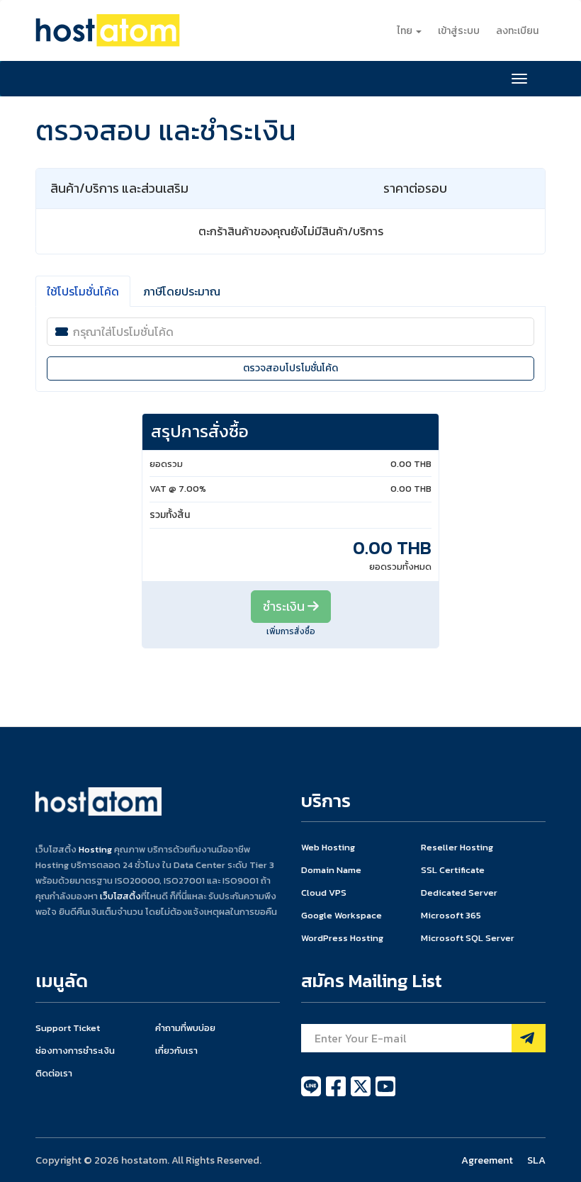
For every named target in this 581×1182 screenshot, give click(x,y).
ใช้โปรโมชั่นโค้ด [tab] (83, 291)
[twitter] (362, 1094)
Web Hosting (328, 847)
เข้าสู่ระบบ (459, 30)
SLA (536, 1160)
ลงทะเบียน (517, 30)
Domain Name (331, 870)
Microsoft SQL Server (467, 938)
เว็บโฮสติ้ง (120, 896)
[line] (312, 1094)
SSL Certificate (453, 870)
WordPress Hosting (342, 938)
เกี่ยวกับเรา (176, 1050)
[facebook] (337, 1094)
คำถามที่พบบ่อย (185, 1028)
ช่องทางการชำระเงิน (75, 1050)
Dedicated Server (459, 892)
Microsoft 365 (451, 915)
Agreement (487, 1160)
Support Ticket (67, 1028)
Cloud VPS (323, 892)
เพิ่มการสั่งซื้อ (290, 631)
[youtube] (385, 1094)
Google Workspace (341, 915)
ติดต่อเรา (53, 1073)
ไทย (405, 30)
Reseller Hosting (457, 847)
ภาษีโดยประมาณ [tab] (181, 291)
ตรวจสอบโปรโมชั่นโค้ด (290, 368)
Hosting (95, 849)
